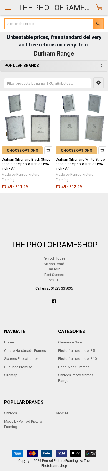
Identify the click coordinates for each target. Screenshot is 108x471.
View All (62, 413)
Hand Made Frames (73, 367)
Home (9, 342)
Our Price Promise (18, 367)
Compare (48, 150)
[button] (98, 82)
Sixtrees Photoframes (21, 359)
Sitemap (10, 375)
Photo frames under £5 (76, 350)
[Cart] (100, 7)
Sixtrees (10, 413)
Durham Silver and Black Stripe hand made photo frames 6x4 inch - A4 (26, 164)
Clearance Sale (70, 342)
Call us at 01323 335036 (54, 288)
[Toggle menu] (7, 7)
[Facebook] (54, 301)
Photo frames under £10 (77, 359)
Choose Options (22, 150)
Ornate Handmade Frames (25, 350)
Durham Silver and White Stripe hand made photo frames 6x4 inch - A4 (80, 164)
